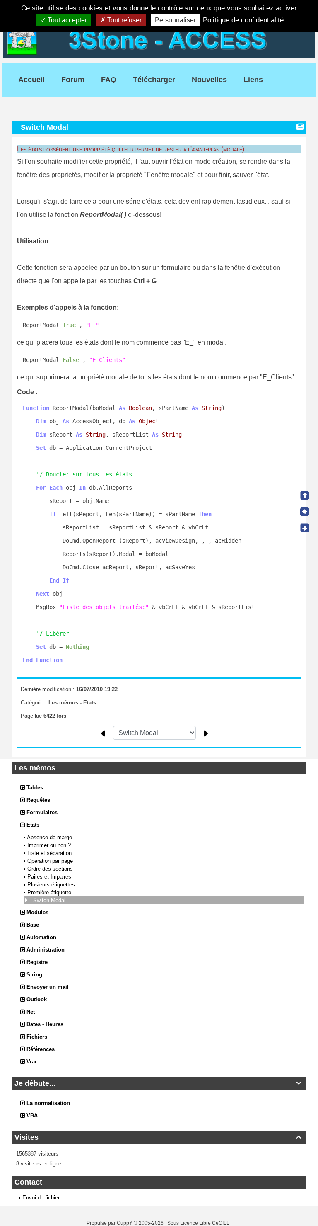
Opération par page (51, 861)
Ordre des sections (51, 869)
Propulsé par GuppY (110, 1223)
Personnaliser (175, 20)
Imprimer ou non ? (49, 845)
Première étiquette (50, 892)
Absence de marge (50, 837)
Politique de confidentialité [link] (243, 20)
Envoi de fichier (41, 1197)
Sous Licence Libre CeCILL (199, 1223)
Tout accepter (66, 20)
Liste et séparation (50, 853)
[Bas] (305, 528)
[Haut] (305, 495)
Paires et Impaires (50, 877)
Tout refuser (124, 20)
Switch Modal (50, 900)
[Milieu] (305, 512)
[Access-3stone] (159, 39)
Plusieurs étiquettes (52, 884)
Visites (157, 1137)
